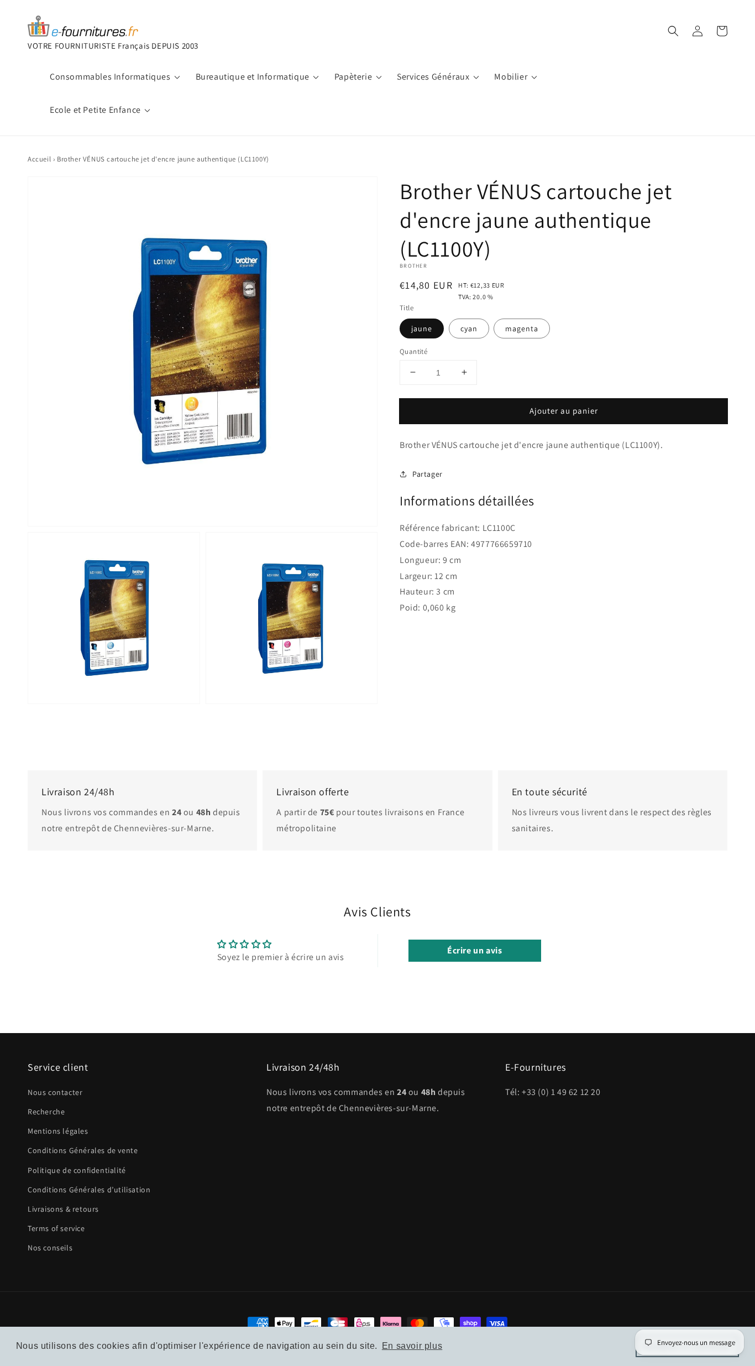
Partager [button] (427, 473)
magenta (521, 328)
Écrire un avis (474, 950)
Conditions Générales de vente (83, 1150)
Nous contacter (55, 1092)
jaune (421, 328)
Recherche (46, 1112)
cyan (469, 328)
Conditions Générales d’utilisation (89, 1190)
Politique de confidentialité (77, 1170)
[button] (673, 31)
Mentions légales (58, 1131)
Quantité (413, 351)
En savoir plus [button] (412, 1346)
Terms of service (56, 1228)
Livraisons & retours (63, 1209)
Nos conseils (50, 1248)
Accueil (39, 159)
